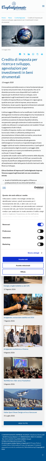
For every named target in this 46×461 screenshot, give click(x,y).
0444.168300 (8, 439)
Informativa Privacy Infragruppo (22, 445)
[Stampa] (42, 54)
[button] (43, 6)
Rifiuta (23, 272)
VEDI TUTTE (23, 423)
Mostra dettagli (33, 253)
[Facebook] (20, 54)
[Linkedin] (29, 54)
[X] (24, 54)
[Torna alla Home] (14, 6)
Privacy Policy (35, 443)
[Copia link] (37, 54)
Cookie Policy (6, 445)
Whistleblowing (30, 447)
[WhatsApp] (33, 54)
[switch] (40, 231)
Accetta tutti (23, 259)
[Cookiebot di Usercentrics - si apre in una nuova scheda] (34, 187)
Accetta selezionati (23, 265)
